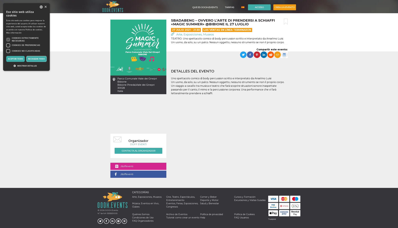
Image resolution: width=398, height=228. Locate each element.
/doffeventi (127, 166)
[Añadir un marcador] (286, 22)
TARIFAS (229, 7)
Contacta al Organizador (138, 150)
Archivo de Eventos (176, 214)
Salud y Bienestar (209, 203)
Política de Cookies (244, 214)
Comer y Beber (208, 197)
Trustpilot (272, 219)
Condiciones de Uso (143, 217)
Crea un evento (285, 7)
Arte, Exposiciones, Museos (195, 34)
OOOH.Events (111, 210)
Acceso (259, 7)
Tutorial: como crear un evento (182, 217)
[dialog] (26, 37)
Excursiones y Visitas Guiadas (250, 200)
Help (202, 217)
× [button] (45, 7)
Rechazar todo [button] (36, 59)
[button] (26, 66)
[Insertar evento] (277, 54)
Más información (14, 32)
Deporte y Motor (209, 200)
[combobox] (41, 7)
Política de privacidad (211, 214)
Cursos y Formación (245, 197)
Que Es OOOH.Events (205, 7)
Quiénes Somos (140, 214)
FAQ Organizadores (142, 220)
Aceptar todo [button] (15, 59)
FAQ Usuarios (241, 217)
